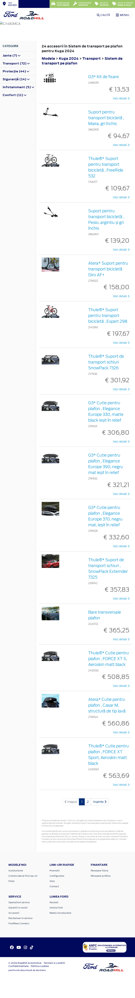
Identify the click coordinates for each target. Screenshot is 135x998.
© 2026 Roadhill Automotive (24, 963)
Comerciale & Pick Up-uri (22, 876)
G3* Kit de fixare (103, 76)
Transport (91, 58)
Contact (54, 886)
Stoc (52, 881)
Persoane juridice (101, 876)
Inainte (98, 802)
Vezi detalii (120, 98)
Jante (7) (10, 55)
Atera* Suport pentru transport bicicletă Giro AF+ (108, 269)
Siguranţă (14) (15, 79)
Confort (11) (13, 95)
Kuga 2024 (69, 58)
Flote (11, 881)
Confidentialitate (18, 966)
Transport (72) (15, 63)
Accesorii (13, 913)
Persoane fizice (99, 870)
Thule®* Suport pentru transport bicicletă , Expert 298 (107, 315)
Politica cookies (40, 966)
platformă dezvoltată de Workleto (27, 970)
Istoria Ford (56, 907)
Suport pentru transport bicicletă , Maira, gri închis (106, 118)
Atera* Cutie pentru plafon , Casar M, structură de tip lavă (107, 705)
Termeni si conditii (54, 963)
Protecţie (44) (15, 71)
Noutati (54, 902)
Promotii (55, 870)
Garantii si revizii (18, 907)
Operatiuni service (19, 902)
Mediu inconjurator (60, 913)
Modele (48, 58)
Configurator (57, 876)
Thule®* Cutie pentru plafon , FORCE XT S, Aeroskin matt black (108, 659)
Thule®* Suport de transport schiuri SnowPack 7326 (106, 362)
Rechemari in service (20, 918)
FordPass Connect (18, 923)
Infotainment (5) (17, 87)
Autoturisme (15, 870)
